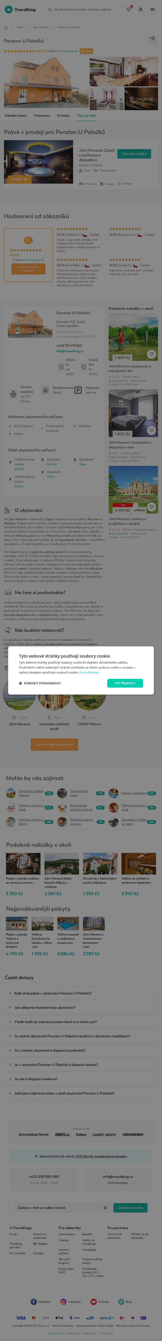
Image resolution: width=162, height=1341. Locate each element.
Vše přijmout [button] (125, 683)
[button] (40, 683)
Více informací (89, 672)
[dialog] (81, 670)
